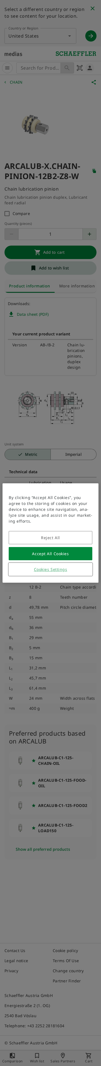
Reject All (50, 537)
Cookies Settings (50, 569)
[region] (50, 533)
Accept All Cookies (50, 553)
